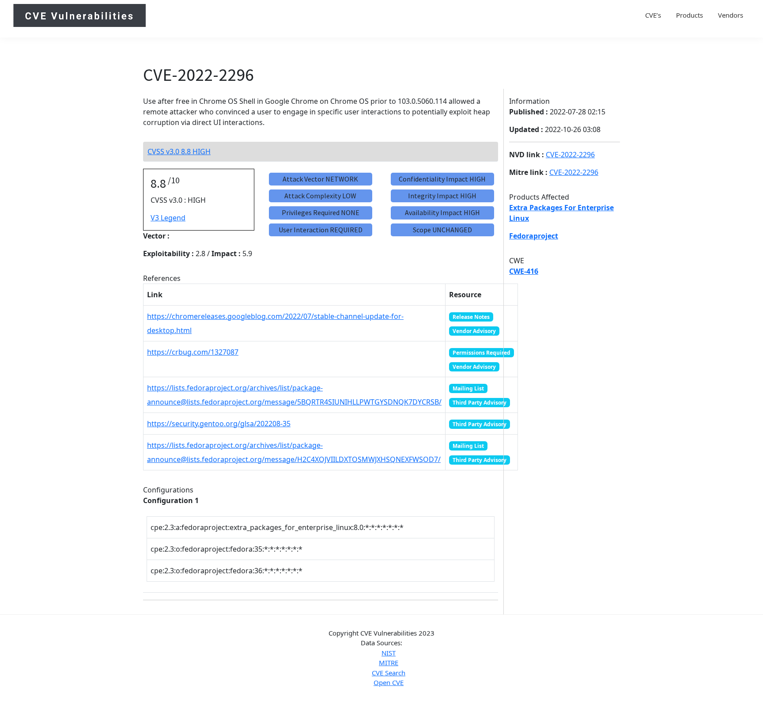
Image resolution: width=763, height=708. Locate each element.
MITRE (388, 662)
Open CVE (389, 682)
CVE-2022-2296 (570, 154)
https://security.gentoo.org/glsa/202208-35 (219, 423)
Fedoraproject (533, 236)
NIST (389, 652)
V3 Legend (168, 218)
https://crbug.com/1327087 (192, 352)
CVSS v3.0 (179, 151)
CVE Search (388, 672)
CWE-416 (523, 271)
